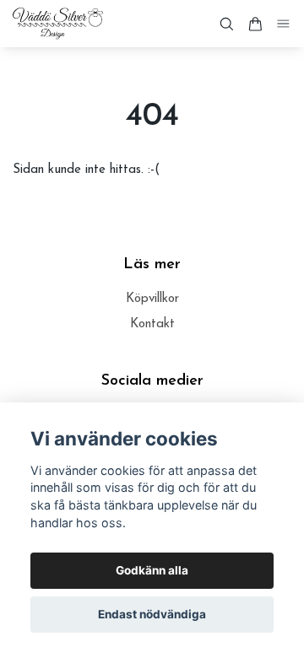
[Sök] (226, 24)
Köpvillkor (152, 299)
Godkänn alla (152, 570)
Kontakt (152, 324)
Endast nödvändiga (152, 614)
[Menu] (283, 24)
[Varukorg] (255, 24)
